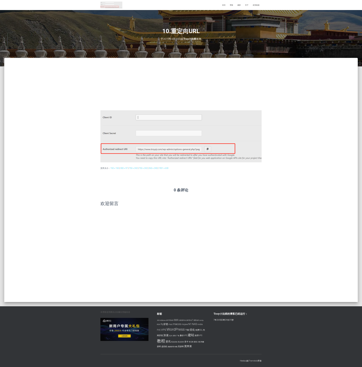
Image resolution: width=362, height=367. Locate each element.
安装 (174, 336)
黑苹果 (188, 346)
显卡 (186, 342)
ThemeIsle (253, 361)
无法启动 (174, 342)
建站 (191, 335)
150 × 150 (114, 168)
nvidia (200, 324)
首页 (224, 5)
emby (201, 320)
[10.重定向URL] (181, 136)
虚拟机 (164, 346)
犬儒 (199, 342)
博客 (231, 5)
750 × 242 (133, 168)
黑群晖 (181, 346)
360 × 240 (153, 168)
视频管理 (171, 347)
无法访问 (181, 342)
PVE (159, 330)
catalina (182, 320)
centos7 (189, 320)
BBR (176, 320)
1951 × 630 (163, 168)
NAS (194, 324)
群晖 (159, 346)
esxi (158, 324)
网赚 (202, 342)
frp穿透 (164, 324)
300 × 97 (124, 168)
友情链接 (256, 5)
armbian (170, 320)
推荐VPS (198, 335)
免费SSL (198, 330)
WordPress (176, 329)
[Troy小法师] (111, 5)
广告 (177, 336)
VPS (163, 329)
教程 (161, 341)
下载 (187, 330)
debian (196, 320)
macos (177, 324)
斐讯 (168, 341)
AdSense (163, 320)
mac (170, 324)
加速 (166, 335)
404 (158, 320)
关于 (246, 5)
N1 (190, 324)
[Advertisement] (181, 79)
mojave (185, 324)
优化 (192, 329)
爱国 (195, 342)
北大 (170, 336)
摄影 (239, 5)
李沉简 (191, 342)
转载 (175, 347)
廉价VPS (183, 335)
